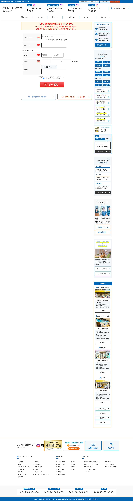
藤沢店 (20, 464)
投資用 (60, 472)
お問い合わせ (93, 448)
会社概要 (102, 422)
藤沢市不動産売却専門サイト (92, 461)
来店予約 (102, 418)
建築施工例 (108, 461)
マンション (98, 75)
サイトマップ (38, 472)
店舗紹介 (102, 310)
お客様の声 (71, 17)
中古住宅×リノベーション (91, 464)
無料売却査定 (102, 232)
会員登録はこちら (119, 8)
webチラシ (87, 472)
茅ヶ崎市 (106, 62)
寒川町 (98, 62)
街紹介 (36, 469)
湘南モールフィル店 (23, 466)
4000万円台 (99, 85)
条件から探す (61, 474)
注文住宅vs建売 (88, 466)
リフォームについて (102, 268)
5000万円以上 (106, 85)
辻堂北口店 (21, 469)
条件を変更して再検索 (39, 97)
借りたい (55, 17)
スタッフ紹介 (103, 409)
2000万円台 (99, 81)
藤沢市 (98, 65)
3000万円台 (107, 81)
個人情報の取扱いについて (42, 474)
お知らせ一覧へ (102, 192)
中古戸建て (106, 72)
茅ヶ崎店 (20, 472)
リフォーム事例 (102, 273)
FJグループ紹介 (22, 474)
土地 (107, 75)
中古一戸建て (61, 464)
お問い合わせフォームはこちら (75, 97)
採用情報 (102, 413)
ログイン (115, 1)
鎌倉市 (106, 65)
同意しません (58, 78)
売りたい (39, 17)
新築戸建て (98, 72)
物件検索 (84, 1)
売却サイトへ (102, 227)
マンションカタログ (110, 466)
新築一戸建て (61, 461)
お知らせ (37, 461)
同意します (47, 78)
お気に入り (95, 1)
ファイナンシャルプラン (91, 469)
